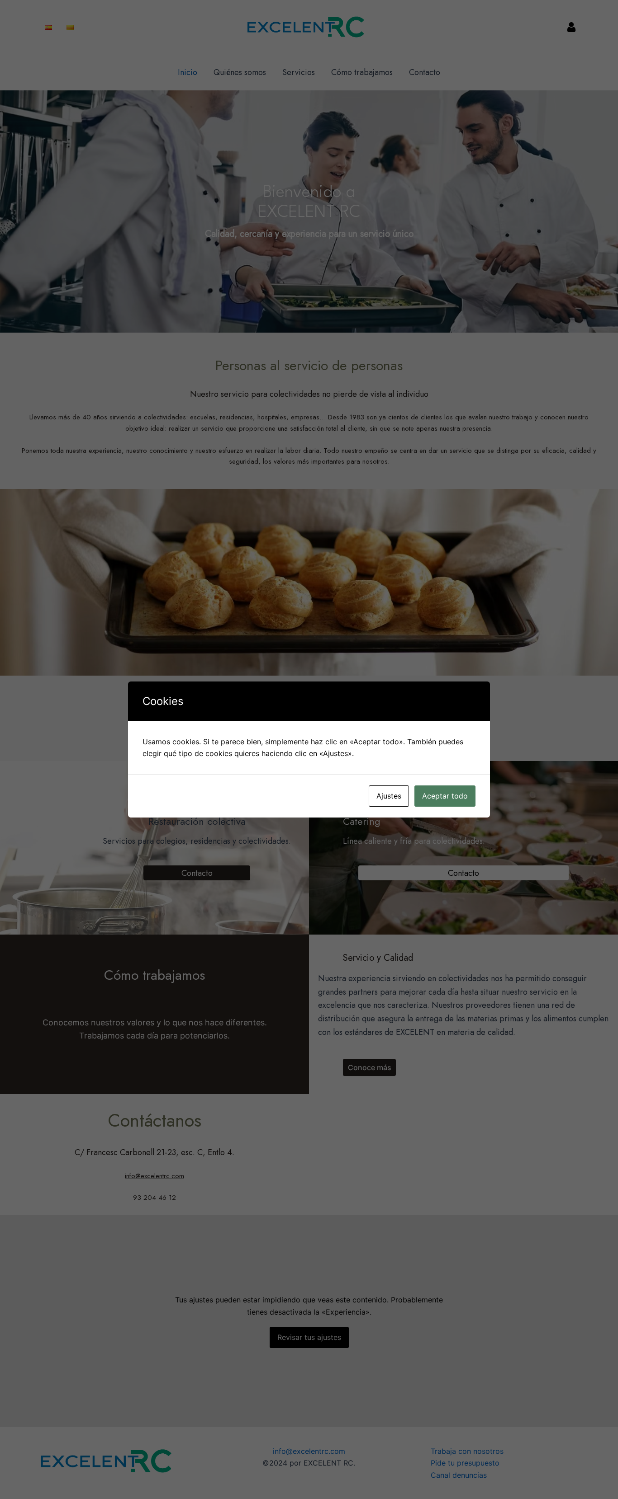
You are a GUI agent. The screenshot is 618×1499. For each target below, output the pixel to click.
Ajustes (388, 795)
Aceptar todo (445, 795)
